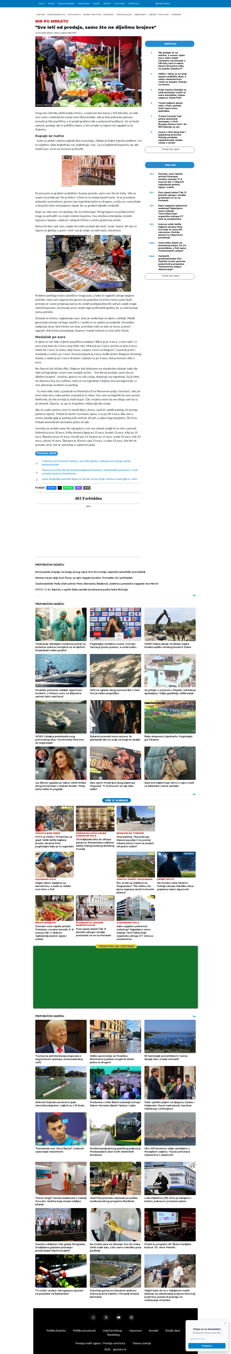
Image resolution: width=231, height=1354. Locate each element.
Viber (78, 488)
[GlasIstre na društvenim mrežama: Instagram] (135, 1317)
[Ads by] (70, 187)
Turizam (176, 14)
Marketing (113, 1335)
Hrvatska (83, 3)
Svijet (96, 3)
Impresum (136, 1330)
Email (87, 488)
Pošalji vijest (172, 1330)
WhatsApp (68, 488)
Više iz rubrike (116, 800)
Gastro (40, 14)
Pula (42, 3)
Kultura (119, 3)
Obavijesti (140, 14)
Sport (107, 3)
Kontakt (154, 1330)
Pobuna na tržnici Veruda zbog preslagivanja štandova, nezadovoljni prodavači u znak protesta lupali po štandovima (89, 472)
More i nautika (92, 14)
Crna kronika (66, 3)
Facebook (51, 488)
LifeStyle (133, 3)
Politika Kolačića (57, 1330)
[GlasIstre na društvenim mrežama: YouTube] (122, 1317)
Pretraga (164, 3)
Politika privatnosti (84, 1330)
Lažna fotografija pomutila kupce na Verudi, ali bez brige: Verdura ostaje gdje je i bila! (89, 479)
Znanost (108, 14)
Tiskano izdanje (141, 1343)
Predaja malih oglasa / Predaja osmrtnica (101, 1343)
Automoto (74, 14)
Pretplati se (207, 1346)
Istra (51, 3)
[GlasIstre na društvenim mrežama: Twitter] (109, 1317)
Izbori (152, 14)
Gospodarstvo (56, 14)
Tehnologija (124, 14)
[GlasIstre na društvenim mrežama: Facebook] (97, 1317)
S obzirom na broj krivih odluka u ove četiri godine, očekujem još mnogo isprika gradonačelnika (86, 463)
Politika (164, 14)
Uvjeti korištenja (113, 1330)
